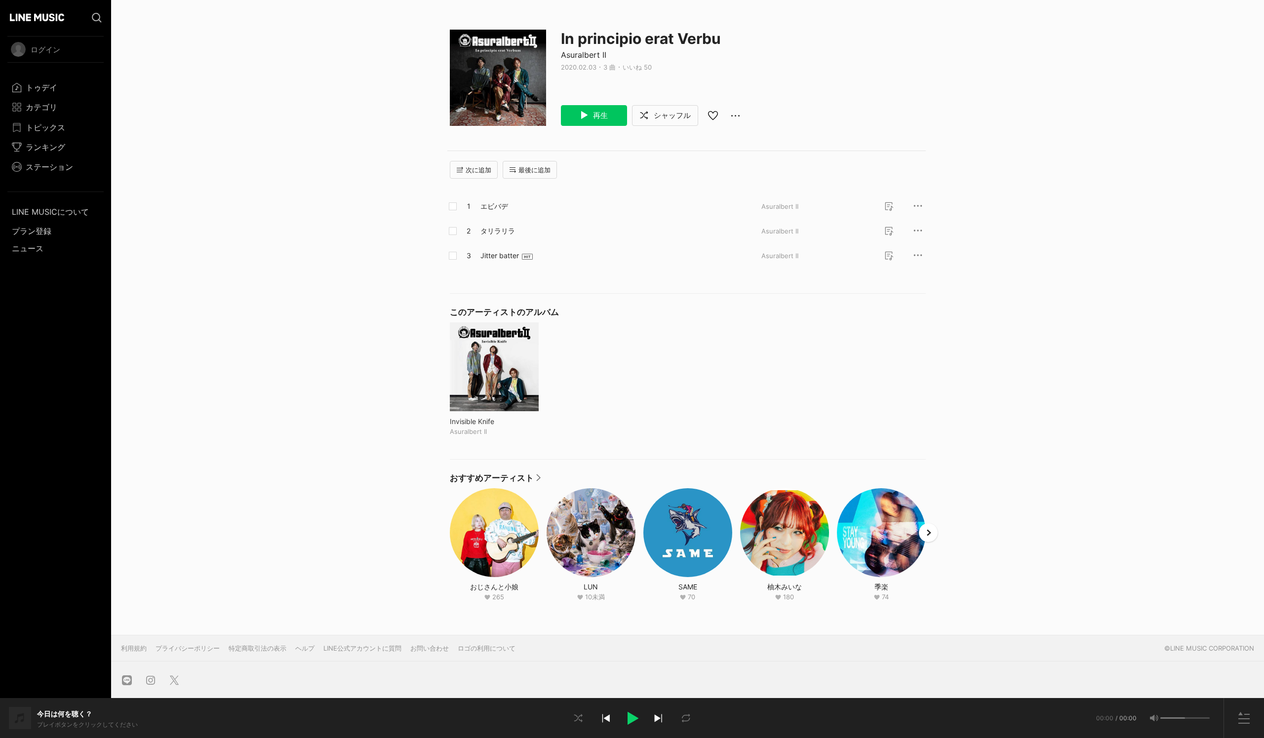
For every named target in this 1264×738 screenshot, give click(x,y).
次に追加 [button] (478, 170)
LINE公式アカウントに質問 (362, 648)
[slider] (1172, 718)
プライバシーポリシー (188, 648)
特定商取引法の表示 (257, 648)
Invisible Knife (492, 421)
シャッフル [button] (671, 115)
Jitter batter (499, 255)
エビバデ (494, 206)
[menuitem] (55, 87)
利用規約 (134, 648)
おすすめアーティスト (495, 480)
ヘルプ (305, 648)
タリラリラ (497, 231)
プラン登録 (31, 231)
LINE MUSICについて (50, 212)
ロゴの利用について (486, 648)
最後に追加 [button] (534, 170)
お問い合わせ (429, 648)
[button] (632, 718)
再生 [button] (599, 115)
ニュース (27, 248)
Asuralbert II (583, 55)
